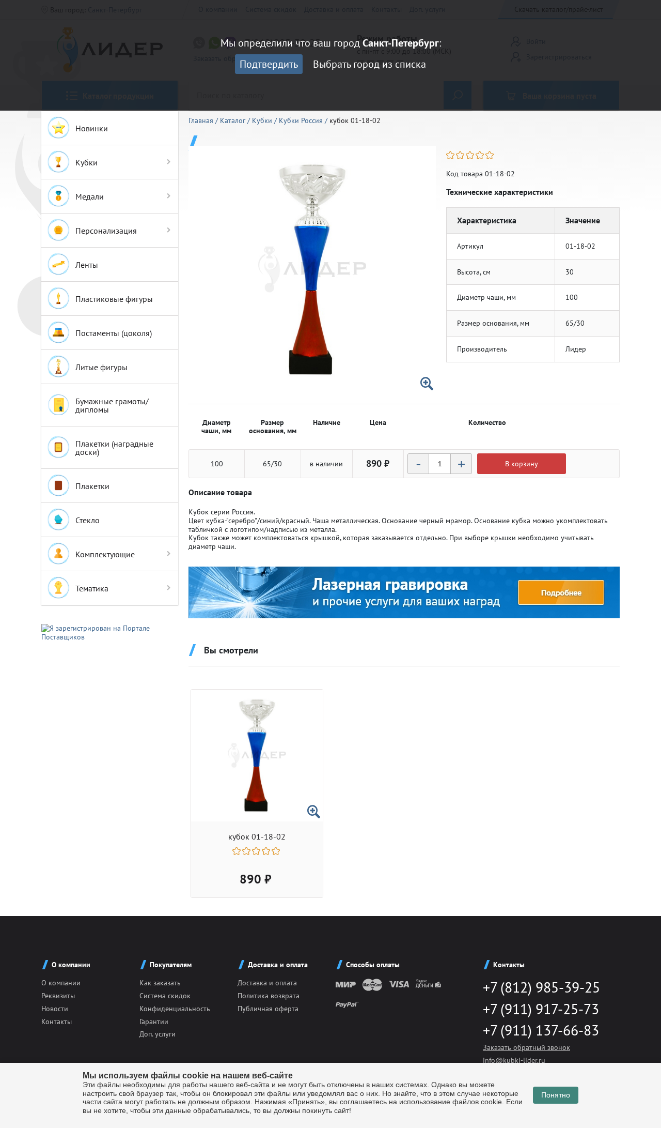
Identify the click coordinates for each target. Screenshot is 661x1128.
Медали (89, 196)
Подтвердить (269, 64)
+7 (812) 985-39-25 (541, 987)
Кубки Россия (302, 120)
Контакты (56, 1021)
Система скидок (165, 995)
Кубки (86, 162)
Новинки (91, 128)
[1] (451, 155)
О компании (61, 982)
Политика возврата (269, 995)
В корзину (521, 463)
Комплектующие (105, 554)
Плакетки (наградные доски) (114, 447)
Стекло (87, 520)
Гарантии (153, 1021)
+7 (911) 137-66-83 (541, 1030)
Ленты (86, 265)
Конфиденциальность (174, 1008)
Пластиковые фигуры (114, 299)
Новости (54, 1008)
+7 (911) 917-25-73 (541, 1008)
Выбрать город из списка (369, 64)
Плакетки (92, 486)
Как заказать (160, 982)
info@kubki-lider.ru (514, 1060)
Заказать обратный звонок (526, 1047)
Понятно (555, 1095)
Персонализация (106, 230)
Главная (201, 120)
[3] (471, 155)
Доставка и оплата (267, 982)
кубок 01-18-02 (257, 837)
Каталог (233, 120)
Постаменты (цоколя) (113, 333)
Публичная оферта (268, 1008)
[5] (490, 155)
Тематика (91, 588)
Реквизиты (58, 995)
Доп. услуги (157, 1034)
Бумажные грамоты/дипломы (112, 405)
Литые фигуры (101, 367)
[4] (480, 155)
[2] (461, 155)
